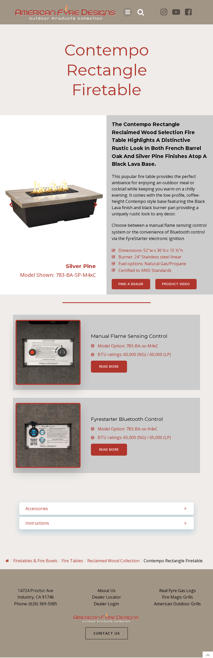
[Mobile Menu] (127, 12)
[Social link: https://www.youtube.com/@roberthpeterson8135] (178, 12)
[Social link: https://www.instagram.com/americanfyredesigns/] (166, 12)
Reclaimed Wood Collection (113, 561)
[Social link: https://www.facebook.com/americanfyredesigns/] (190, 12)
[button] (11, 205)
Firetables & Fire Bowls (35, 561)
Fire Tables (72, 561)
